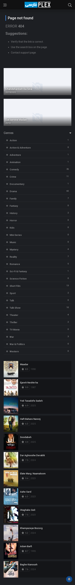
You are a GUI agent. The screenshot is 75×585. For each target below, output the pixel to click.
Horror (13, 220)
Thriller (13, 322)
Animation (15, 162)
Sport (13, 293)
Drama (13, 191)
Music (13, 242)
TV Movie (15, 329)
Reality (13, 256)
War (12, 337)
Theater (14, 315)
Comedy (14, 169)
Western (14, 351)
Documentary (17, 184)
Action (13, 140)
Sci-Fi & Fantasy (18, 271)
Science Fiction (18, 278)
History (13, 213)
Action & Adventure (20, 147)
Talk (12, 300)
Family (13, 198)
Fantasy (14, 206)
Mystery (14, 249)
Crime (13, 176)
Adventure (15, 155)
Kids (12, 227)
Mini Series (16, 235)
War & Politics (17, 344)
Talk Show (15, 307)
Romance (15, 264)
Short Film (15, 286)
